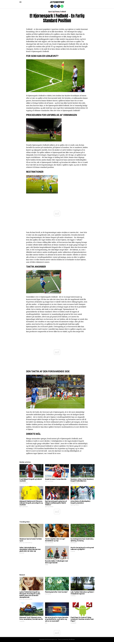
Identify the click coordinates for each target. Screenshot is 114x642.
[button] (20, 2)
